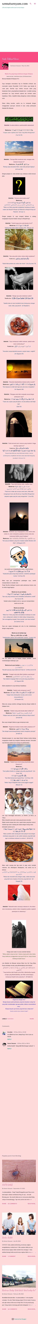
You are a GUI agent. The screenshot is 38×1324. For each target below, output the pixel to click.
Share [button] (32, 1018)
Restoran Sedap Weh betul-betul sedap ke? (19, 1290)
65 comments (12, 1203)
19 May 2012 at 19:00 (20, 1032)
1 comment (12, 1256)
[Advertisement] (19, 29)
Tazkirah (10, 1018)
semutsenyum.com (15, 3)
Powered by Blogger (20, 1319)
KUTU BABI (7, 1185)
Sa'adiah (9, 1032)
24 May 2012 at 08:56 (23, 1043)
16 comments (12, 1309)
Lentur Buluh (7, 1237)
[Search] (31, 3)
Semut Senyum (11, 1043)
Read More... (32, 1203)
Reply (9, 1039)
